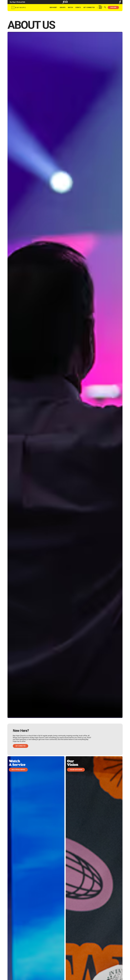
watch (70, 7)
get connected (89, 7)
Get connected (20, 746)
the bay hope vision (76, 769)
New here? (53, 7)
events (78, 7)
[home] (18, 7)
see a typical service (18, 769)
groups (62, 7)
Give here (113, 7)
